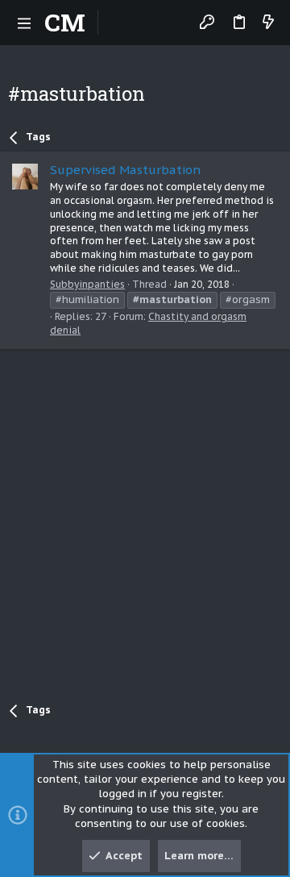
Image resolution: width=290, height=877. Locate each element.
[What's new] (268, 23)
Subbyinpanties (87, 284)
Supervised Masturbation (125, 169)
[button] (24, 22)
